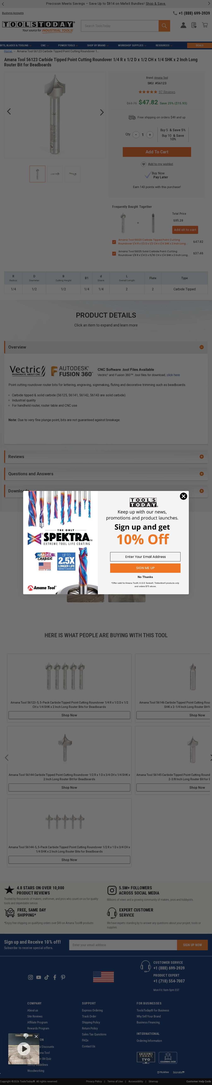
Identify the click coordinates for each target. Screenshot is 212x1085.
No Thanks (145, 577)
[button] (23, 1048)
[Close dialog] (183, 496)
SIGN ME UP (145, 568)
